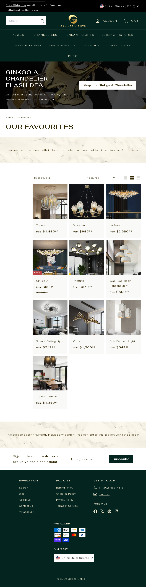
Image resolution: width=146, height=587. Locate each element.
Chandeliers (45, 34)
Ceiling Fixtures (117, 34)
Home (10, 117)
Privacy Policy (64, 499)
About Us (25, 499)
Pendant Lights (79, 34)
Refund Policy (64, 487)
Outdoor (91, 45)
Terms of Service (67, 505)
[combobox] (26, 20)
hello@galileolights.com (23, 8)
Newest (20, 34)
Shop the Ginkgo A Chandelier (107, 85)
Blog (73, 56)
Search (23, 487)
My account (26, 511)
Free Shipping (16, 3)
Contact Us (26, 505)
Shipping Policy (66, 493)
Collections (119, 45)
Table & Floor (62, 45)
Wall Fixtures (28, 45)
